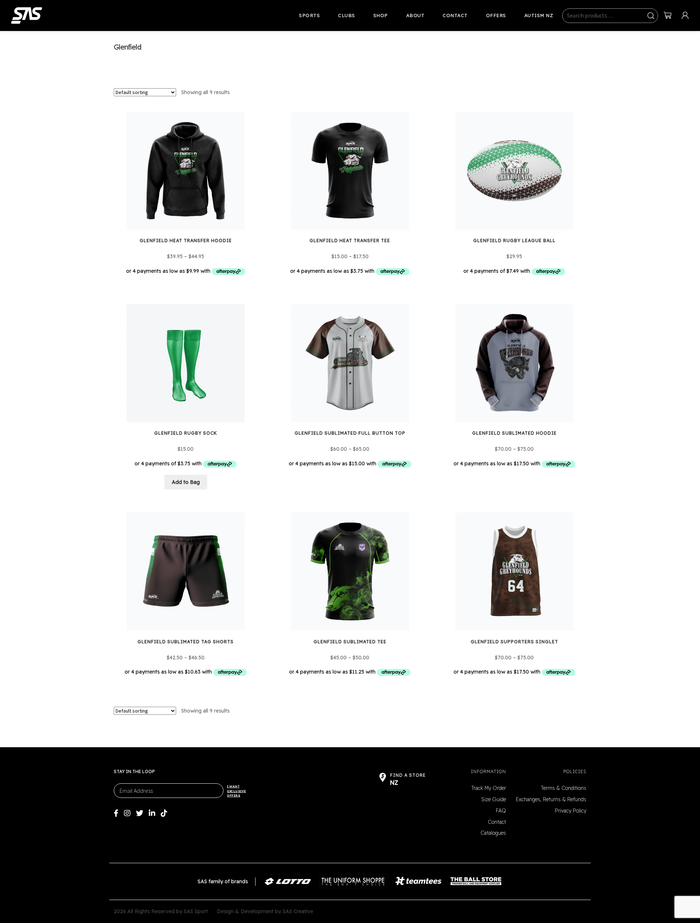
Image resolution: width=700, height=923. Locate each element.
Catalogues (493, 833)
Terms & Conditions (563, 788)
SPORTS (309, 15)
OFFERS (496, 15)
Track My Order (488, 788)
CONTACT (455, 15)
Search (651, 16)
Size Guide (493, 799)
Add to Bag (186, 482)
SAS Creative (298, 911)
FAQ (501, 810)
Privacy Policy (570, 810)
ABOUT (415, 15)
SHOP (380, 15)
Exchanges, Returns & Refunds (551, 799)
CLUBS (346, 15)
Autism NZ (538, 15)
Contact (497, 822)
